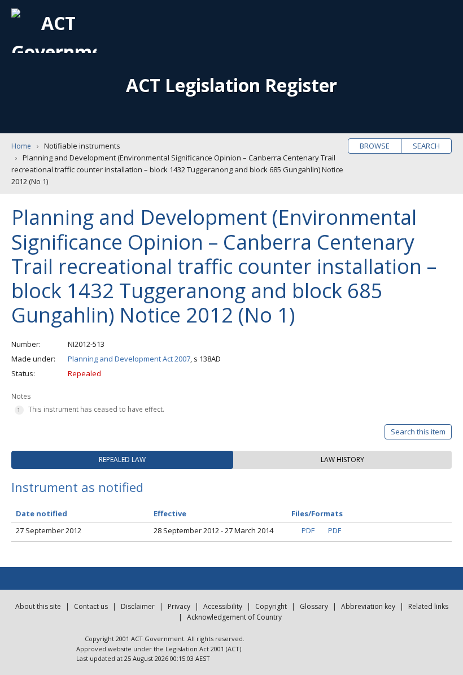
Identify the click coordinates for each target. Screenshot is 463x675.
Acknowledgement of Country (234, 617)
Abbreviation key (368, 606)
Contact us (91, 606)
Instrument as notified (77, 486)
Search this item (418, 431)
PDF (308, 530)
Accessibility (222, 606)
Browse (375, 146)
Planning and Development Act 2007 (129, 359)
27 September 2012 (48, 530)
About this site (38, 606)
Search (426, 146)
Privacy (179, 606)
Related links (428, 606)
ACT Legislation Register (231, 85)
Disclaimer (138, 606)
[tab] (122, 460)
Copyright (271, 606)
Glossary (314, 606)
